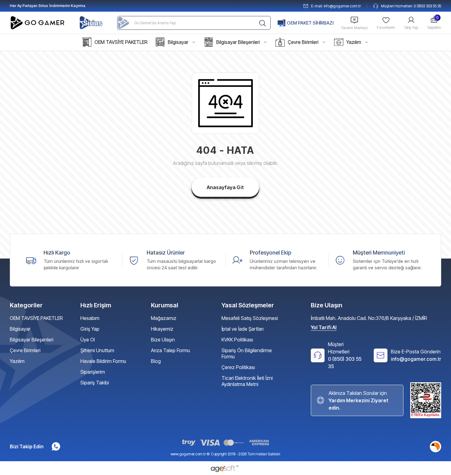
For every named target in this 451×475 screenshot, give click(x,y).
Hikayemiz (162, 329)
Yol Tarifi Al (324, 327)
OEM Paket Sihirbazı (310, 23)
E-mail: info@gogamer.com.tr (336, 6)
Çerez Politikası (238, 367)
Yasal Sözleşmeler (248, 305)
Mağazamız (163, 318)
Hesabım (89, 318)
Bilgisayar (20, 329)
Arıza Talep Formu (170, 350)
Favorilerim (386, 27)
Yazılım (17, 361)
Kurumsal (164, 305)
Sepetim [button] (434, 22)
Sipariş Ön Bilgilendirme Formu (247, 353)
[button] (115, 42)
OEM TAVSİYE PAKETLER (36, 318)
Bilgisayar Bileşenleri (31, 340)
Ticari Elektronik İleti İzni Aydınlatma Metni (247, 381)
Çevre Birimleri (25, 350)
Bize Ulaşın (163, 340)
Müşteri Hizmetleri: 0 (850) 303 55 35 (411, 6)
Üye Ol (87, 340)
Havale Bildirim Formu (103, 361)
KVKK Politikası (237, 340)
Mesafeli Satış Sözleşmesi (250, 318)
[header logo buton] (38, 22)
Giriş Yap (411, 27)
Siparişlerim (92, 372)
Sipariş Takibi (94, 383)
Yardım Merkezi (354, 27)
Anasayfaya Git (225, 187)
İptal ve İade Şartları (243, 329)
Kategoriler (26, 305)
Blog (156, 361)
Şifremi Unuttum (97, 350)
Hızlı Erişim (95, 305)
